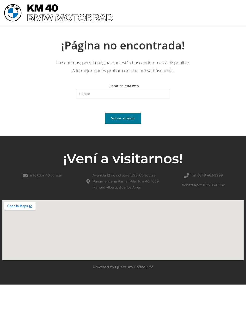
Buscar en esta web (123, 86)
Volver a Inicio (123, 118)
